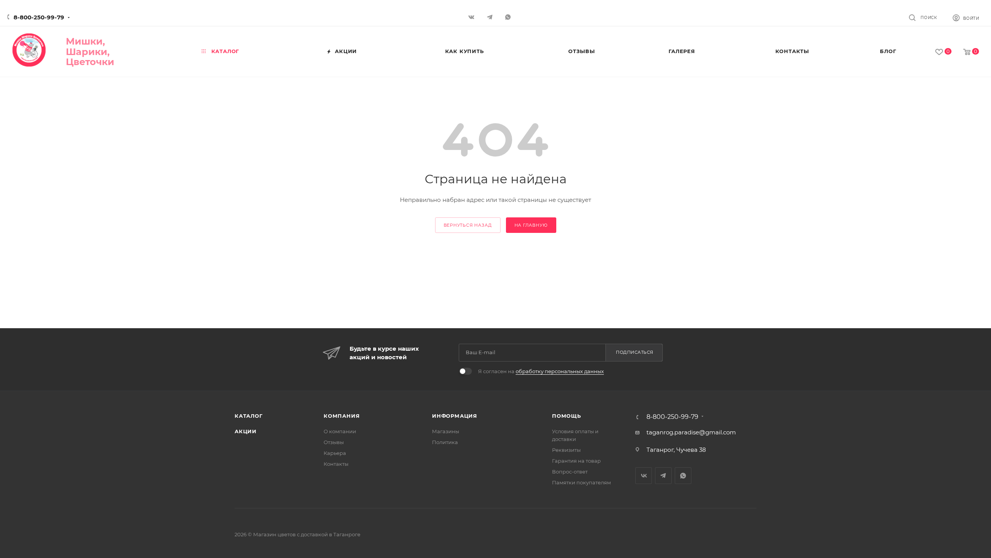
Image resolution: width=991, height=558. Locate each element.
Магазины (445, 431)
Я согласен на (541, 371)
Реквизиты (566, 450)
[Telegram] (491, 17)
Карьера (335, 453)
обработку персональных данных (560, 371)
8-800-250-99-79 (39, 17)
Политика (445, 442)
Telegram (663, 475)
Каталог (249, 416)
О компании (340, 431)
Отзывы (334, 442)
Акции (246, 431)
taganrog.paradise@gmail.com (691, 432)
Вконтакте (643, 475)
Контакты (336, 464)
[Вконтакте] (472, 17)
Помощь (566, 416)
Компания (342, 416)
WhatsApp (509, 17)
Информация (454, 416)
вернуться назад (468, 225)
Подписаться (634, 352)
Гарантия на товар (576, 461)
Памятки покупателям (581, 482)
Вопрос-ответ (570, 471)
